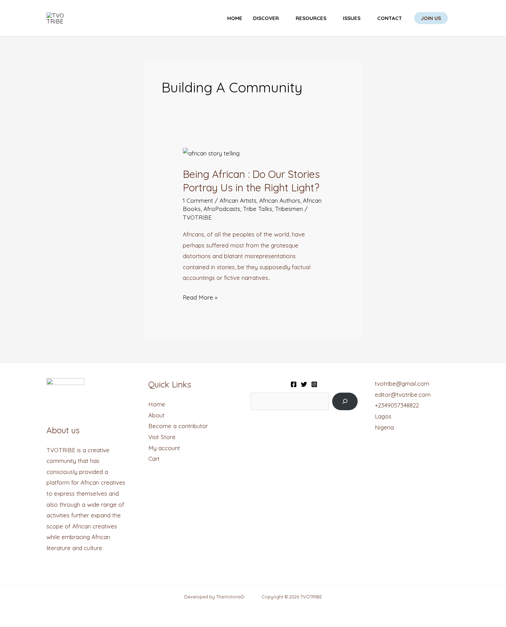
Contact (389, 18)
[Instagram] (314, 384)
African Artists (238, 200)
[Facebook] (294, 384)
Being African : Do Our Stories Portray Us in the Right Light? (251, 181)
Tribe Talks (257, 208)
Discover (266, 18)
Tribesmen (289, 208)
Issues (351, 18)
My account (164, 448)
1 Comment (198, 200)
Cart (154, 458)
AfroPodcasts (221, 208)
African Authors (279, 200)
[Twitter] (304, 384)
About (156, 415)
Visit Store (162, 437)
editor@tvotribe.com (403, 394)
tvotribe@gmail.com (402, 383)
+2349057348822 (397, 405)
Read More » (200, 296)
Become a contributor (178, 425)
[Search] (344, 401)
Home (234, 18)
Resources (311, 18)
